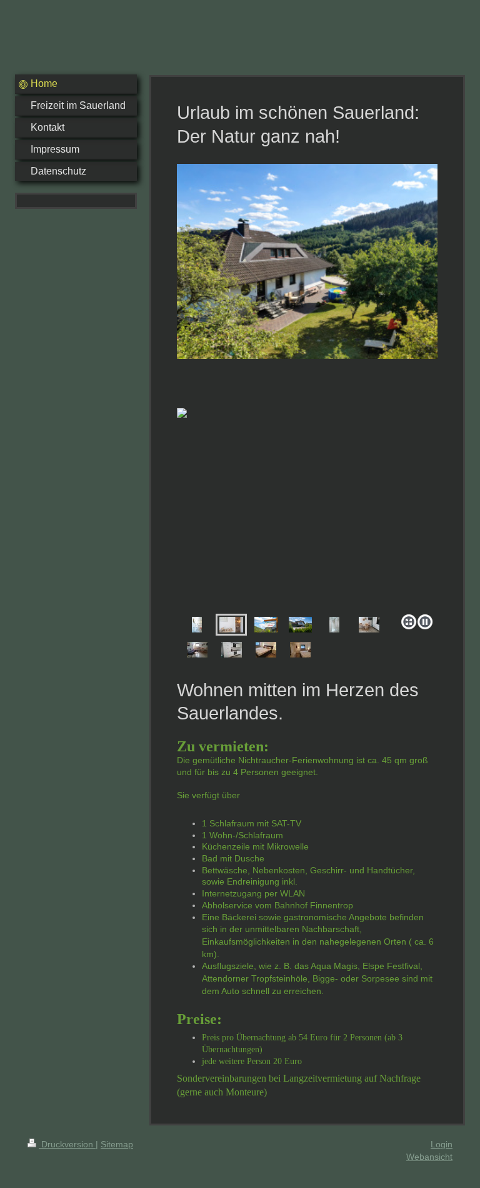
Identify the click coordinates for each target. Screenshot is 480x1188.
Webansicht (429, 1157)
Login (441, 1144)
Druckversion (67, 1144)
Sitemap (117, 1144)
